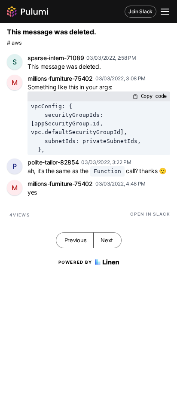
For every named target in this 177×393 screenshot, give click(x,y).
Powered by (75, 262)
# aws (14, 43)
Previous (75, 240)
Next (107, 240)
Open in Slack (150, 213)
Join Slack (140, 11)
